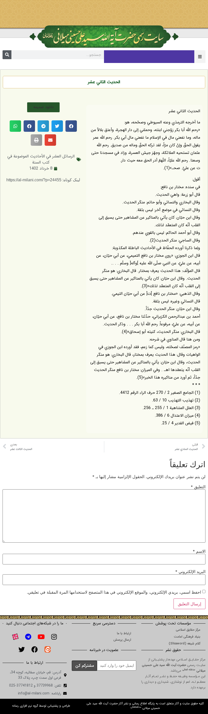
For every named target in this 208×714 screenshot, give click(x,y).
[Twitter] (21, 649)
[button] (43, 107)
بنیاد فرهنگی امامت (187, 636)
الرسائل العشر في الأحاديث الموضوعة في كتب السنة (41, 159)
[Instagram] (54, 636)
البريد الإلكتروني (190, 572)
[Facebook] (34, 649)
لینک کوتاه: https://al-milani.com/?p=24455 (43, 180)
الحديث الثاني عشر (104, 82)
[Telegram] (28, 636)
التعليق (198, 487)
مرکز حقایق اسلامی (188, 629)
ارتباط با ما (124, 633)
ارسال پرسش (122, 639)
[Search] (7, 54)
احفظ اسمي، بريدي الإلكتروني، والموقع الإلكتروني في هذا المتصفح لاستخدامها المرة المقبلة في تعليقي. (114, 592)
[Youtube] (41, 636)
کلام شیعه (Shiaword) (184, 643)
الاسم (199, 551)
